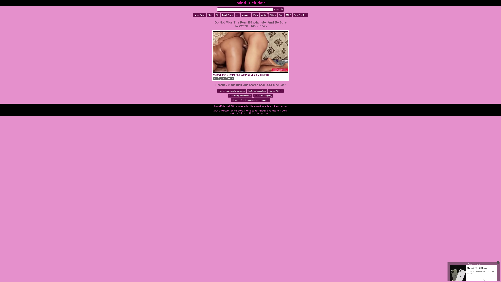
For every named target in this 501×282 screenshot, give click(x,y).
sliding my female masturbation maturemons (250, 100)
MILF (288, 15)
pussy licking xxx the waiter (240, 96)
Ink (237, 15)
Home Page (199, 15)
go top (284, 106)
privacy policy (242, 106)
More (210, 15)
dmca (276, 106)
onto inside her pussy (263, 96)
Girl (217, 15)
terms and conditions (261, 106)
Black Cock (227, 15)
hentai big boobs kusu (257, 91)
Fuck (255, 15)
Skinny (273, 15)
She (281, 15)
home (217, 106)
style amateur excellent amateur (232, 91)
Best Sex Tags (300, 15)
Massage (246, 15)
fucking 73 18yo (275, 91)
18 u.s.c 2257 (227, 106)
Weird (264, 15)
